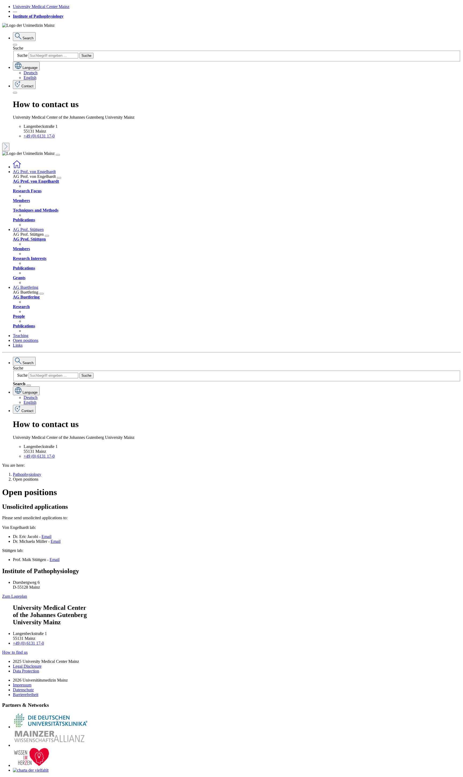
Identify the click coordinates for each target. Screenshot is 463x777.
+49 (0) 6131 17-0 (39, 136)
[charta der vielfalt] (30, 770)
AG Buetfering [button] (25, 287)
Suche (18, 48)
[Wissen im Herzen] (31, 765)
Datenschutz (23, 690)
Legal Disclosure (27, 666)
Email (46, 536)
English (30, 77)
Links (18, 345)
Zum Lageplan (14, 596)
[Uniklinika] (50, 726)
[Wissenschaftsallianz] (50, 745)
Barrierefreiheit (25, 694)
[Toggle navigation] (58, 155)
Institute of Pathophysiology (38, 16)
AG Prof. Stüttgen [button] (28, 229)
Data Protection (26, 671)
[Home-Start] (17, 167)
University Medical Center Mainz (41, 6)
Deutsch (31, 72)
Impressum (22, 685)
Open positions (25, 340)
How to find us (15, 652)
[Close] (15, 45)
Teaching (20, 335)
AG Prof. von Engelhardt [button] (34, 171)
